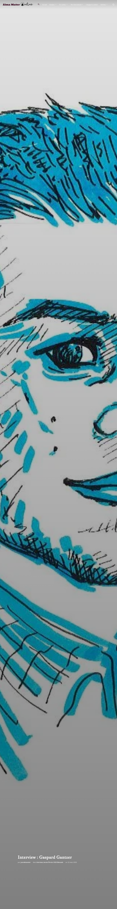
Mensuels (60, 862)
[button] (39, 4)
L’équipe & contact (92, 4)
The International (76, 4)
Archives (103, 4)
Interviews (39, 862)
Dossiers (52, 4)
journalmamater (25, 862)
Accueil (44, 4)
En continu (62, 4)
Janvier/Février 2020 (50, 862)
